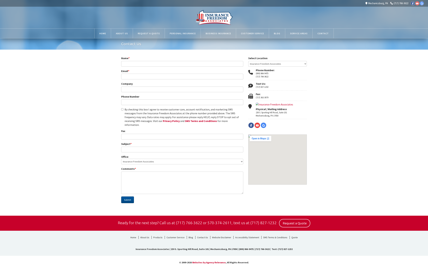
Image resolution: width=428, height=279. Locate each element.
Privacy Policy (171, 121)
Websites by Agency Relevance (209, 262)
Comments (128, 168)
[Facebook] (413, 3)
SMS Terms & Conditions (275, 237)
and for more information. (182, 117)
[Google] (422, 3)
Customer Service (176, 237)
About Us (144, 237)
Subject (126, 144)
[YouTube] (417, 3)
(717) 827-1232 (262, 87)
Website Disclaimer (221, 237)
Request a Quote (295, 223)
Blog (191, 237)
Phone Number (130, 96)
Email (125, 71)
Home (133, 237)
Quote (294, 237)
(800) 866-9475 (262, 73)
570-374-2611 (219, 223)
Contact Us (202, 237)
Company (127, 83)
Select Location (258, 58)
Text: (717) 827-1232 (282, 249)
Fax (123, 131)
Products (158, 237)
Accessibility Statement (247, 237)
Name (125, 58)
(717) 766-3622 (401, 3)
